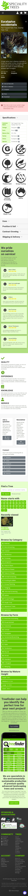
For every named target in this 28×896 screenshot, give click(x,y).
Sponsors (17, 864)
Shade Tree (8, 603)
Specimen (7, 610)
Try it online (14, 726)
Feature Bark (8, 566)
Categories (18, 848)
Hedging (7, 588)
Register (3, 860)
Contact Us (18, 871)
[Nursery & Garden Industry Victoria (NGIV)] (8, 819)
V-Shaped (7, 663)
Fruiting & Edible (10, 580)
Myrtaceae (14, 136)
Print (5, 94)
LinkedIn (7, 470)
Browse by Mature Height (10, 673)
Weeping (7, 667)
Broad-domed (9, 622)
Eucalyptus (14, 138)
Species (17, 846)
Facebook (8, 457)
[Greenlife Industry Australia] (9, 826)
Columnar (7, 626)
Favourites (4, 864)
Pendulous (8, 648)
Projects (17, 851)
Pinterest (7, 473)
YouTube (7, 467)
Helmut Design (15, 890)
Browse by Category (11, 539)
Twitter (7, 461)
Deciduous (7, 554)
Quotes (3, 863)
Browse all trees (16, 494)
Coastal (6, 551)
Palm (6, 644)
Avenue (6, 543)
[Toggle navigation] (3, 13)
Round (13, 130)
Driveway (7, 558)
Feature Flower (9, 569)
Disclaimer (18, 869)
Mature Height (19, 841)
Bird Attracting (9, 547)
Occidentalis (14, 141)
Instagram (8, 464)
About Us (17, 858)
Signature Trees (9, 606)
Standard (7, 659)
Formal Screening (10, 577)
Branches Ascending (11, 618)
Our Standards (19, 863)
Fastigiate (7, 633)
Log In (3, 858)
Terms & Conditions (20, 866)
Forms (17, 849)
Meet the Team (19, 860)
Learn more (14, 803)
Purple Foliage (9, 599)
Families (17, 843)
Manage (17, 872)
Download (6, 97)
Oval (5, 641)
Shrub (6, 655)
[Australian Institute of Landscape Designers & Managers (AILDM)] (13, 819)
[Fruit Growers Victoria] (22, 825)
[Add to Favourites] (26, 23)
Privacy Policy (18, 868)
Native (6, 595)
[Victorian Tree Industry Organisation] (19, 819)
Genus (17, 845)
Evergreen (14, 127)
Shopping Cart (5, 861)
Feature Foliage (9, 573)
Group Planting (9, 584)
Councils (17, 853)
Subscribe (21, 443)
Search (6, 494)
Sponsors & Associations (8, 813)
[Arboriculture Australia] (3, 819)
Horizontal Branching (11, 637)
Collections (18, 840)
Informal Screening (10, 591)
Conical (6, 630)
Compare (6, 89)
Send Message (7, 437)
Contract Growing (20, 861)
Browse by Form (9, 615)
